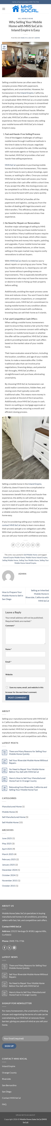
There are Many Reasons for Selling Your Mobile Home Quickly (28, 752)
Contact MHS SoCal (11, 1098)
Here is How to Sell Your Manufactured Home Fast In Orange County (27, 779)
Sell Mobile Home (25, 18)
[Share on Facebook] (18, 545)
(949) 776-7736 (16, 941)
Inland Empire (26, 92)
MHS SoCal (10, 165)
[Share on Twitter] (23, 545)
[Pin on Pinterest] (33, 545)
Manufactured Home (12, 806)
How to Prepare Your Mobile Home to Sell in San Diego (12, 595)
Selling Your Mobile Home (29, 560)
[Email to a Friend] (28, 545)
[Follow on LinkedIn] (14, 948)
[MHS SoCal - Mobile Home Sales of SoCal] (25, 8)
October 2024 (8, 875)
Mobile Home (8, 811)
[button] (3, 8)
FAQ (4, 1104)
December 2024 (9, 869)
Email (8, 662)
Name (8, 649)
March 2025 (7, 854)
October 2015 (8, 885)
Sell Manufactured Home (13, 817)
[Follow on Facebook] (4, 948)
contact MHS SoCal (11, 525)
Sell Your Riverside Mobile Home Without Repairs (28, 761)
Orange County (9, 1072)
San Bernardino (9, 1085)
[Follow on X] (9, 948)
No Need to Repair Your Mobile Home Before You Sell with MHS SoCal (26, 770)
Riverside (6, 1079)
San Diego (6, 1091)
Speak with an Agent (25, 1115)
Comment (10, 625)
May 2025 (7, 843)
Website (9, 674)
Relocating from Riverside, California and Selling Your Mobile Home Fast (28, 788)
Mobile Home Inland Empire (36, 557)
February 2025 (9, 859)
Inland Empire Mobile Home (14, 557)
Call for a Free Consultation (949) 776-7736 (25, 2)
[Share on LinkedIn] (37, 545)
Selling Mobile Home (10, 560)
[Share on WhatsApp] (13, 545)
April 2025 (7, 848)
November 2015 (9, 880)
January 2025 (8, 864)
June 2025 (7, 838)
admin (37, 38)
